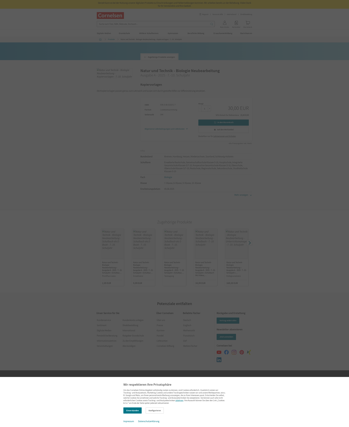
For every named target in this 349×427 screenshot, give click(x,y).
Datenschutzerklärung (148, 421)
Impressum (128, 421)
